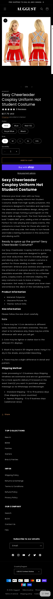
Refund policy (28, 590)
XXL (37, 141)
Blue (16, 125)
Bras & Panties (11, 459)
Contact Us (10, 524)
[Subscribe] (40, 546)
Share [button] (7, 414)
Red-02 (28, 125)
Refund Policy (11, 492)
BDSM (7, 443)
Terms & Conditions (14, 486)
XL (28, 141)
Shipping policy (26, 594)
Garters (8, 454)
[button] (5, 9)
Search (8, 513)
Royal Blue (9, 131)
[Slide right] (32, 87)
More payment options (27, 173)
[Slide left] (21, 87)
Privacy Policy (11, 497)
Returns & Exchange (14, 481)
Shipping (5, 117)
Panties (8, 448)
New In (8, 437)
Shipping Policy (12, 475)
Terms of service (11, 594)
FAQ (7, 530)
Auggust (16, 590)
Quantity (5, 146)
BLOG (7, 518)
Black (23, 131)
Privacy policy (40, 590)
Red (6, 125)
